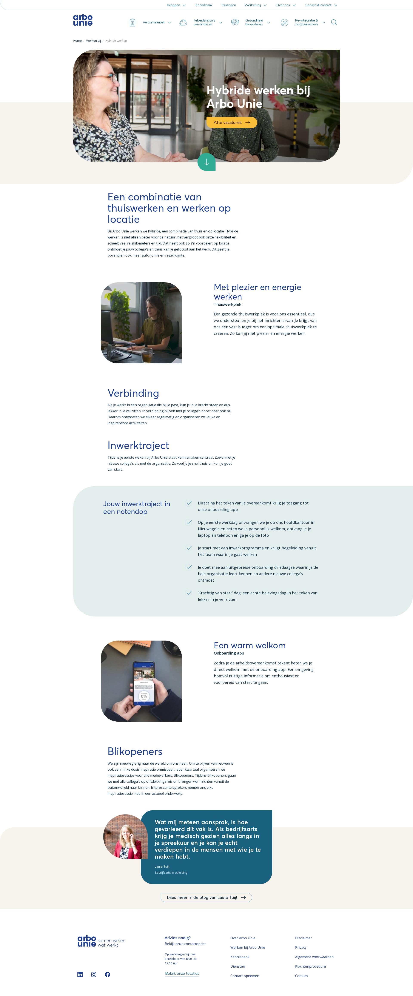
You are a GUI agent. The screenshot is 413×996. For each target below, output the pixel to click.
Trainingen (228, 5)
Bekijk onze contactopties (185, 943)
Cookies (301, 975)
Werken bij (93, 40)
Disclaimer (303, 938)
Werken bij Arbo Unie (247, 947)
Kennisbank (204, 5)
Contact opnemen (244, 975)
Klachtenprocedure (310, 966)
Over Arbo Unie (242, 938)
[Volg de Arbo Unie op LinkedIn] (80, 974)
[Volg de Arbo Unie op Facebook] (107, 974)
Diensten (237, 966)
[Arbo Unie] (93, 22)
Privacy (301, 947)
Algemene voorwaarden (314, 956)
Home (77, 40)
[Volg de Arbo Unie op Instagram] (93, 974)
